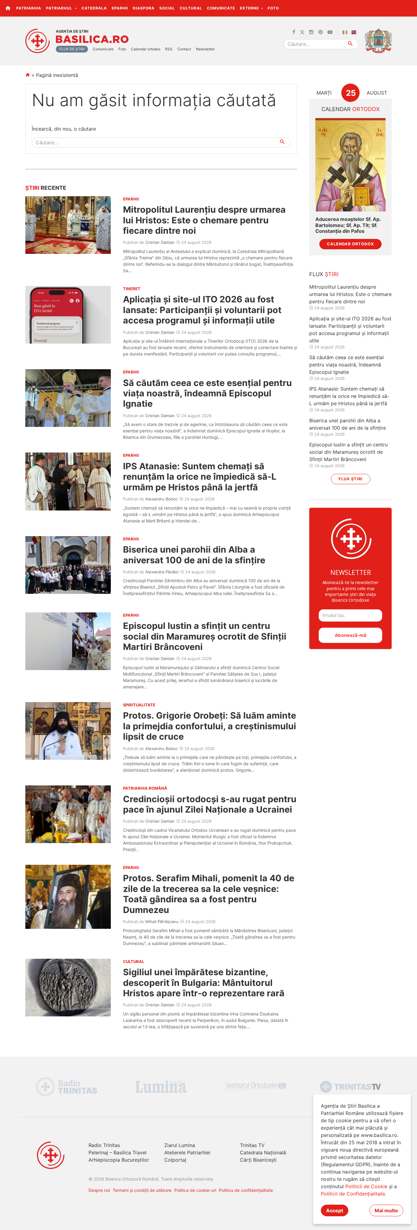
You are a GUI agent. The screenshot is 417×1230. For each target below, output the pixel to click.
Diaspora (143, 8)
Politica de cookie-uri (195, 1190)
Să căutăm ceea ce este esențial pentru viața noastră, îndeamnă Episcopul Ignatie (207, 393)
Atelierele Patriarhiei (187, 1152)
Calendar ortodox (145, 49)
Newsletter (205, 49)
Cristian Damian (160, 242)
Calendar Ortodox (350, 244)
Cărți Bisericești (258, 1160)
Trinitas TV (252, 1145)
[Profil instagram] (311, 32)
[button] (409, 7)
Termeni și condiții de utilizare (142, 1190)
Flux (324, 274)
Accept (334, 1210)
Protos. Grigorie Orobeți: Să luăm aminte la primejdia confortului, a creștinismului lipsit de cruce (209, 726)
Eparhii (120, 8)
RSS (168, 49)
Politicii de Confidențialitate (353, 1194)
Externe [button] (250, 8)
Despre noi (99, 1190)
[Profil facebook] (293, 32)
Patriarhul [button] (60, 8)
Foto (273, 8)
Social (167, 8)
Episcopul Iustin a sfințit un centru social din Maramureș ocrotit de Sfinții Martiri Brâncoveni (204, 636)
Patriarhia (28, 8)
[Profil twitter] (302, 32)
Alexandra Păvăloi (162, 571)
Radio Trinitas (104, 1145)
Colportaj (175, 1160)
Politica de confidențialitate (246, 1190)
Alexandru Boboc (161, 498)
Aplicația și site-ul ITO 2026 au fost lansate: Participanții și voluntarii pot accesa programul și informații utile (202, 310)
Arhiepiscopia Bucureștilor (119, 1160)
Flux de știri (72, 49)
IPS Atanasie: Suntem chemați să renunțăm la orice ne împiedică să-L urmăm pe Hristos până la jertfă (199, 476)
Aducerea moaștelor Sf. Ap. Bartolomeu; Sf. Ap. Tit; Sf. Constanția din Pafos (348, 225)
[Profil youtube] (330, 32)
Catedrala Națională (263, 1152)
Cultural (191, 8)
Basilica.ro (92, 39)
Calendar (350, 109)
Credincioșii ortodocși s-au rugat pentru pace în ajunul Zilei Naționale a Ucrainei (209, 804)
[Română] (346, 32)
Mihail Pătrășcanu (162, 921)
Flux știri (351, 479)
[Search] (351, 44)
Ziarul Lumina (179, 1145)
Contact (184, 49)
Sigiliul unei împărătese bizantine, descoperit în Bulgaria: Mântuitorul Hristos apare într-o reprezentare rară (204, 982)
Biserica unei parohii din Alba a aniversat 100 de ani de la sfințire (194, 554)
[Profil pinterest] (320, 32)
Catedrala (94, 8)
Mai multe (386, 1210)
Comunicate (221, 8)
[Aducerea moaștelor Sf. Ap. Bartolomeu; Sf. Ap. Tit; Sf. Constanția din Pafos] (350, 165)
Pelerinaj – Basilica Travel (118, 1152)
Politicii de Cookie (366, 1186)
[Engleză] (355, 32)
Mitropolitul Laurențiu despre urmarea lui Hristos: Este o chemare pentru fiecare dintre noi (204, 220)
